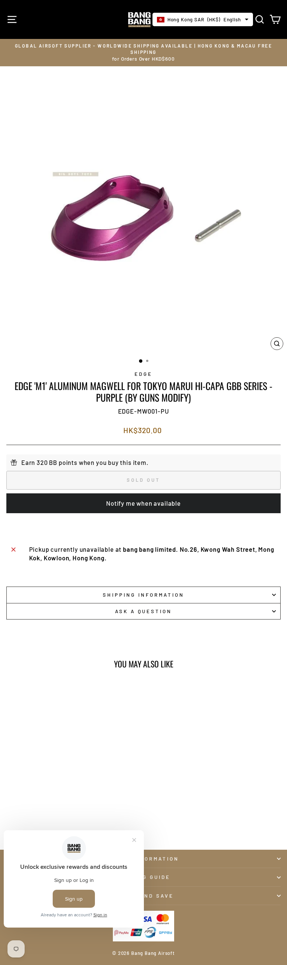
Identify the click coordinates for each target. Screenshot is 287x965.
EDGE (143, 374)
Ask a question (143, 611)
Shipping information (143, 595)
